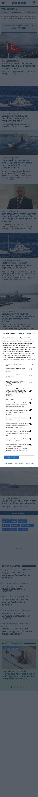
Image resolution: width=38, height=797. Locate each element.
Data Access (19, 463)
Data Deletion (9, 463)
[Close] (34, 333)
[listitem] (19, 365)
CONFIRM (11, 457)
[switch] (30, 369)
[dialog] (19, 398)
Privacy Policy (29, 463)
